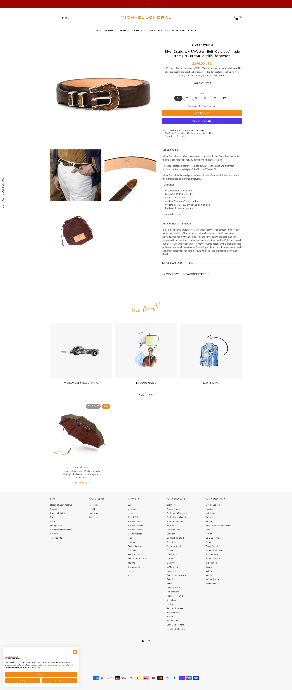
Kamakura (172, 616)
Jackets (131, 563)
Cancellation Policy (59, 513)
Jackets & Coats (135, 530)
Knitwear (132, 571)
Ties (130, 538)
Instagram (94, 513)
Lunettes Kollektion (176, 629)
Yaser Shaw (211, 583)
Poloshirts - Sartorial (137, 558)
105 (224, 98)
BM (64, 18)
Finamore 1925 (174, 588)
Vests (130, 575)
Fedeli (170, 579)
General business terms (61, 530)
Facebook (93, 505)
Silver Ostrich (212, 546)
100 (214, 98)
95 (205, 98)
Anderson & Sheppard (177, 513)
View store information (175, 136)
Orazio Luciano (213, 505)
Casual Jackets (135, 534)
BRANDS (162, 30)
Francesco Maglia (175, 596)
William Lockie (212, 579)
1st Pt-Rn (171, 505)
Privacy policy (11, 656)
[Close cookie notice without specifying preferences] (75, 652)
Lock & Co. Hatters (175, 625)
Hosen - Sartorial (135, 525)
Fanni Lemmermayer (176, 575)
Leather (131, 542)
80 (178, 98)
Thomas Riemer (213, 558)
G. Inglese (171, 600)
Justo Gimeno (173, 612)
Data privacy (56, 525)
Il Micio (170, 604)
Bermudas (132, 509)
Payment (54, 534)
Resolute (210, 517)
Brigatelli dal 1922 (175, 538)
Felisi (169, 583)
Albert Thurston (174, 509)
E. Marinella (172, 567)
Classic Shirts (134, 517)
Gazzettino (94, 517)
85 (187, 98)
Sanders (209, 542)
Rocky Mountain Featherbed (219, 525)
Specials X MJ (212, 554)
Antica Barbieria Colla (177, 517)
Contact (53, 509)
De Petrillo (172, 563)
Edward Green (173, 571)
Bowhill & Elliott (174, 530)
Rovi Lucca (211, 534)
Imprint (53, 521)
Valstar (209, 571)
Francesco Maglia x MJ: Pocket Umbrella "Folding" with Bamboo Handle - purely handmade (81, 474)
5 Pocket (132, 550)
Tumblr (92, 509)
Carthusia (171, 542)
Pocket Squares (135, 546)
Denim (131, 513)
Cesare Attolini (174, 546)
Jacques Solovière (175, 608)
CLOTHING (109, 30)
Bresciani (171, 534)
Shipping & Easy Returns (61, 505)
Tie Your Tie (211, 563)
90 (196, 98)
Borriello (171, 525)
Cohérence (172, 554)
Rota (208, 530)
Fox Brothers (173, 592)
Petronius (210, 513)
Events (53, 517)
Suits (130, 505)
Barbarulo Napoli (174, 521)
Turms (209, 567)
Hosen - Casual (135, 521)
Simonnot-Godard (214, 550)
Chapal (170, 550)
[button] (53, 18)
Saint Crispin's (212, 538)
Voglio (209, 575)
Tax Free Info (56, 538)
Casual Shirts (134, 567)
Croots (170, 558)
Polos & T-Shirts (135, 554)
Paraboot (210, 509)
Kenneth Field (173, 621)
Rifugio (209, 521)
